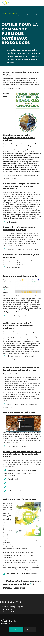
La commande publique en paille (16, 316)
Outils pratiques (12, 13)
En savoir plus (6, 624)
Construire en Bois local (13, 267)
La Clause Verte (11, 222)
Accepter (15, 630)
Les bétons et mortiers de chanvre (19, 491)
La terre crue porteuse (15, 483)
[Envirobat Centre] (5, 3)
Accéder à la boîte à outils (14, 88)
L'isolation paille (13, 479)
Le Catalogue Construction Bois (16, 446)
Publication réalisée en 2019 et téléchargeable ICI (22, 574)
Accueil (4, 13)
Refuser (30, 630)
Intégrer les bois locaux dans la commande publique (22, 249)
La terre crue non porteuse (17, 487)
